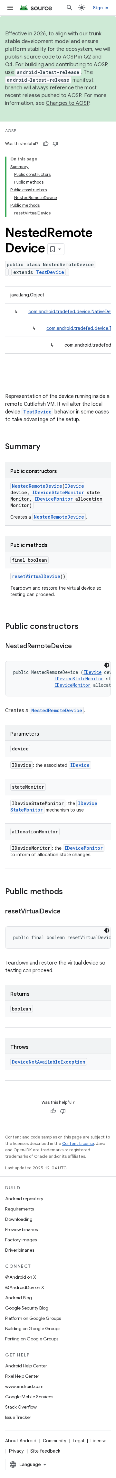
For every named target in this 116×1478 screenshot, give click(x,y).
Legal (78, 1440)
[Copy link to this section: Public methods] (69, 892)
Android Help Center (26, 1366)
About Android (20, 1440)
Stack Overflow (21, 1407)
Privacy (16, 1451)
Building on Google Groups (32, 1328)
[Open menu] (10, 7)
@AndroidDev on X (24, 1287)
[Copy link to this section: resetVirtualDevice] (67, 912)
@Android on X (20, 1277)
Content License (78, 1143)
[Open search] (69, 8)
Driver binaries (19, 1250)
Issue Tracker (18, 1417)
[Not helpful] (55, 144)
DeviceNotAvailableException (48, 1062)
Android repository (24, 1198)
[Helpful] (46, 144)
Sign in (100, 8)
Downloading (19, 1219)
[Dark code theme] (107, 665)
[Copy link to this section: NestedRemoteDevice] (78, 646)
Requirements (19, 1209)
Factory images (21, 1240)
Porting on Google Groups (31, 1339)
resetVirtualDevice (36, 576)
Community (54, 1440)
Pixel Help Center (22, 1376)
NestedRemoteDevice (37, 486)
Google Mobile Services (29, 1397)
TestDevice (50, 272)
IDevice (74, 486)
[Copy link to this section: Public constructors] (85, 627)
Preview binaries (21, 1229)
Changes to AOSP (67, 103)
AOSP (10, 130)
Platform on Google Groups (33, 1318)
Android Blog (18, 1298)
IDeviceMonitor (53, 499)
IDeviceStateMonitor (58, 492)
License (98, 1440)
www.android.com (24, 1386)
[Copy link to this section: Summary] (46, 447)
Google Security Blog (26, 1308)
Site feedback (45, 1451)
